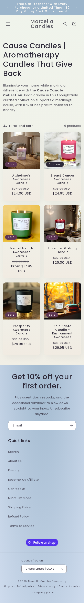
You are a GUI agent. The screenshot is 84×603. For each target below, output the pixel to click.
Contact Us (16, 489)
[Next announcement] (76, 7)
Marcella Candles (39, 581)
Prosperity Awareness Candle (21, 329)
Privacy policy (46, 586)
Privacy (13, 470)
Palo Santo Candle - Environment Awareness (62, 331)
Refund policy (25, 586)
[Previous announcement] (7, 7)
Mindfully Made (19, 498)
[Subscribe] (71, 425)
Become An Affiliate (23, 480)
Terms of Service (21, 526)
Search (13, 452)
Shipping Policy (19, 507)
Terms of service (69, 586)
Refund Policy (18, 516)
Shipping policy (44, 592)
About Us (15, 461)
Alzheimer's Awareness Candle (21, 179)
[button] (8, 23)
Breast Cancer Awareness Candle (62, 179)
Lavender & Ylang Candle (62, 250)
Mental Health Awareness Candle (21, 252)
